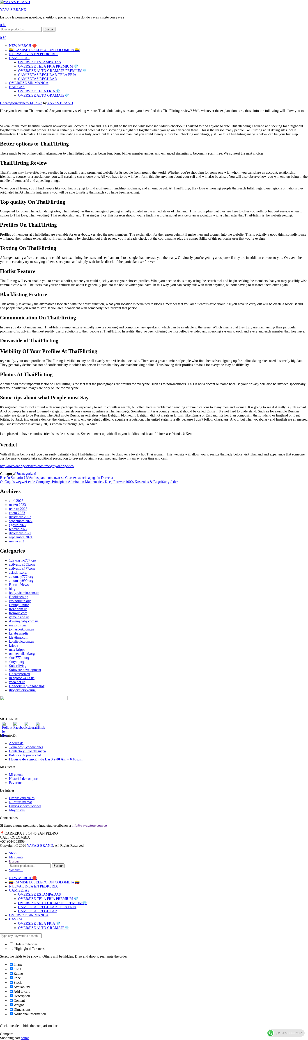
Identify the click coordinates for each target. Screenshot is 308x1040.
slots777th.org (19, 658)
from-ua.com (18, 613)
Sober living (17, 666)
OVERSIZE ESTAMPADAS (39, 62)
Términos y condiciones (26, 747)
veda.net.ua (17, 682)
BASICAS (17, 87)
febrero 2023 (18, 509)
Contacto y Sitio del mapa (27, 751)
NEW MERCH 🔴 (23, 46)
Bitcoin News (19, 585)
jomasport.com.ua (21, 629)
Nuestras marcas (20, 802)
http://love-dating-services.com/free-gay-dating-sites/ (37, 466)
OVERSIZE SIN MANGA (28, 83)
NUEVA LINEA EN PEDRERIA (33, 54)
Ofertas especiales (21, 798)
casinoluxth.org (20, 601)
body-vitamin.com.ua (24, 593)
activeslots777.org (22, 568)
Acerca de (16, 743)
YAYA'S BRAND (13, 9)
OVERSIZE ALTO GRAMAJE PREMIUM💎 (52, 71)
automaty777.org (21, 576)
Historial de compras (23, 779)
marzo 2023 (17, 505)
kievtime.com (18, 637)
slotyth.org (16, 662)
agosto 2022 (17, 525)
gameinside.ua (19, 617)
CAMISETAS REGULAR (37, 79)
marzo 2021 (17, 541)
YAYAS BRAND (60, 103)
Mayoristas (17, 810)
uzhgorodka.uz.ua (21, 678)
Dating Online (19, 605)
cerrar (25, 1038)
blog (12, 589)
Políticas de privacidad (25, 755)
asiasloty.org (18, 572)
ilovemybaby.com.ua (24, 621)
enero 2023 (17, 513)
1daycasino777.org (22, 560)
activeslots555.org (22, 564)
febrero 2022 (18, 529)
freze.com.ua (18, 609)
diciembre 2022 (20, 517)
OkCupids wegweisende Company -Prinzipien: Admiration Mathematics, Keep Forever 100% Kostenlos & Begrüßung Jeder (89, 482)
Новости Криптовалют (26, 686)
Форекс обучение (22, 690)
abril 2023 (16, 501)
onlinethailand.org (22, 653)
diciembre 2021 (20, 533)
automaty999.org (21, 581)
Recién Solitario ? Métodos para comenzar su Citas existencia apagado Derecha (56, 478)
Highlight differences (29, 949)
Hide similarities (25, 944)
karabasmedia (18, 633)
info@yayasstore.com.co (89, 825)
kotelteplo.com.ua (21, 641)
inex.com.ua (17, 625)
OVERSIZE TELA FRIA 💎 (39, 91)
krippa (13, 645)
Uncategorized (10, 103)
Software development (25, 670)
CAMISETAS (19, 58)
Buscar (49, 29)
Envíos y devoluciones (25, 806)
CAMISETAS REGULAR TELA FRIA (47, 75)
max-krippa (17, 649)
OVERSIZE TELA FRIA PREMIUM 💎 (48, 66)
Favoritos (15, 783)
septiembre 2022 (20, 521)
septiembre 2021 (20, 537)
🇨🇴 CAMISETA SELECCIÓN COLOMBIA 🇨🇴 (44, 50)
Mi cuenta (16, 774)
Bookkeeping (18, 597)
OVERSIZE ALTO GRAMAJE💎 (43, 95)
